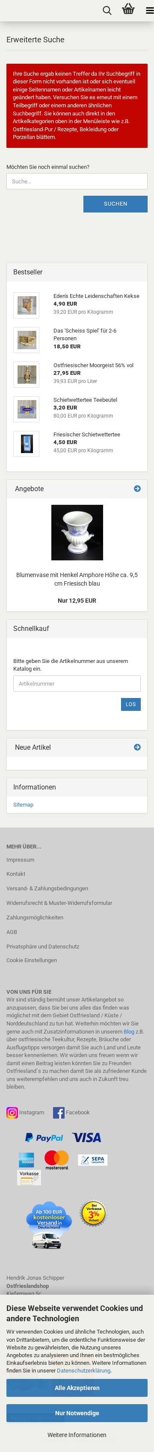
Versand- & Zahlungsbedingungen (47, 888)
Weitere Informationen (77, 1434)
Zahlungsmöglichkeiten (34, 917)
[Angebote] (137, 489)
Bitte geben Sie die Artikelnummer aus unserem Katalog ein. (70, 665)
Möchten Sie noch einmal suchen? (47, 167)
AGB (11, 932)
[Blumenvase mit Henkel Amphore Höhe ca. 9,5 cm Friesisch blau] (77, 532)
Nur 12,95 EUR (77, 600)
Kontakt (15, 874)
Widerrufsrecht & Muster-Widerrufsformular (59, 903)
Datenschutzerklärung (83, 1370)
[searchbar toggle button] (107, 10)
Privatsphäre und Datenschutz (42, 946)
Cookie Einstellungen (31, 960)
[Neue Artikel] (137, 748)
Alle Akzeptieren (77, 1387)
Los (131, 704)
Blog (129, 1031)
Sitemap (23, 804)
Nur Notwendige (77, 1413)
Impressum (20, 860)
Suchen (115, 203)
